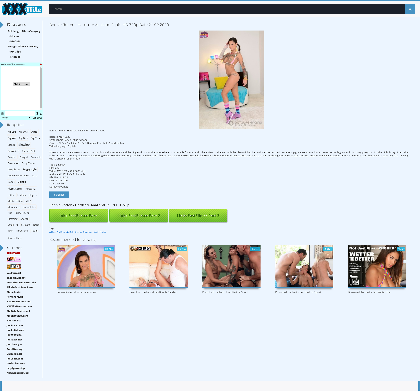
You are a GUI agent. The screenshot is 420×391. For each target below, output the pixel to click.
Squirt (96, 232)
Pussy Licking (22, 212)
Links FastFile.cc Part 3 (198, 215)
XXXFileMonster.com (19, 306)
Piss (10, 212)
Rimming (13, 218)
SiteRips (15, 56)
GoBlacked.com (16, 363)
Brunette (13, 151)
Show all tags (15, 238)
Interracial (30, 188)
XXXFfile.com (21, 9)
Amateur (23, 131)
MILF (28, 201)
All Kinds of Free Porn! (20, 287)
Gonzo (22, 182)
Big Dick (69, 232)
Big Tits (35, 138)
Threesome (22, 230)
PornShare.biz (15, 296)
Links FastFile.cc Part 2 (138, 215)
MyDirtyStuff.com (17, 315)
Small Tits (13, 224)
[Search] (410, 9)
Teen (10, 230)
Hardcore (15, 188)
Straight (25, 224)
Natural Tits (29, 207)
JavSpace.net (14, 339)
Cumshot (13, 163)
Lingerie (33, 195)
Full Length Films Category (24, 31)
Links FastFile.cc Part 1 (78, 215)
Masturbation (15, 201)
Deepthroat (14, 169)
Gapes (11, 181)
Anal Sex (61, 232)
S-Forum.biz (14, 320)
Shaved (25, 218)
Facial (35, 175)
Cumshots (87, 232)
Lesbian (21, 195)
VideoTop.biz (14, 353)
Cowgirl (24, 157)
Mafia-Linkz (14, 292)
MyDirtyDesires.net (18, 311)
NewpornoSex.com (18, 372)
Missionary (14, 207)
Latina (11, 195)
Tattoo (103, 232)
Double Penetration (18, 175)
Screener (59, 194)
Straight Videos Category (23, 46)
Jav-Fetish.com (15, 330)
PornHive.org (14, 349)
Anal (34, 132)
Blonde (11, 144)
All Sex (52, 232)
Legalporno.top (16, 368)
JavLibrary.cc (15, 344)
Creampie (36, 157)
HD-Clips (15, 51)
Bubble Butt (28, 151)
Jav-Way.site (14, 334)
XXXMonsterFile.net (19, 301)
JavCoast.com (15, 358)
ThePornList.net (16, 277)
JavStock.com (15, 325)
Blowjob (78, 232)
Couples (12, 157)
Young (34, 230)
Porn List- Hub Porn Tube (21, 282)
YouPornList (14, 273)
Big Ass (12, 138)
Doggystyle (30, 169)
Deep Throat (28, 163)
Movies (14, 36)
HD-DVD (15, 41)
